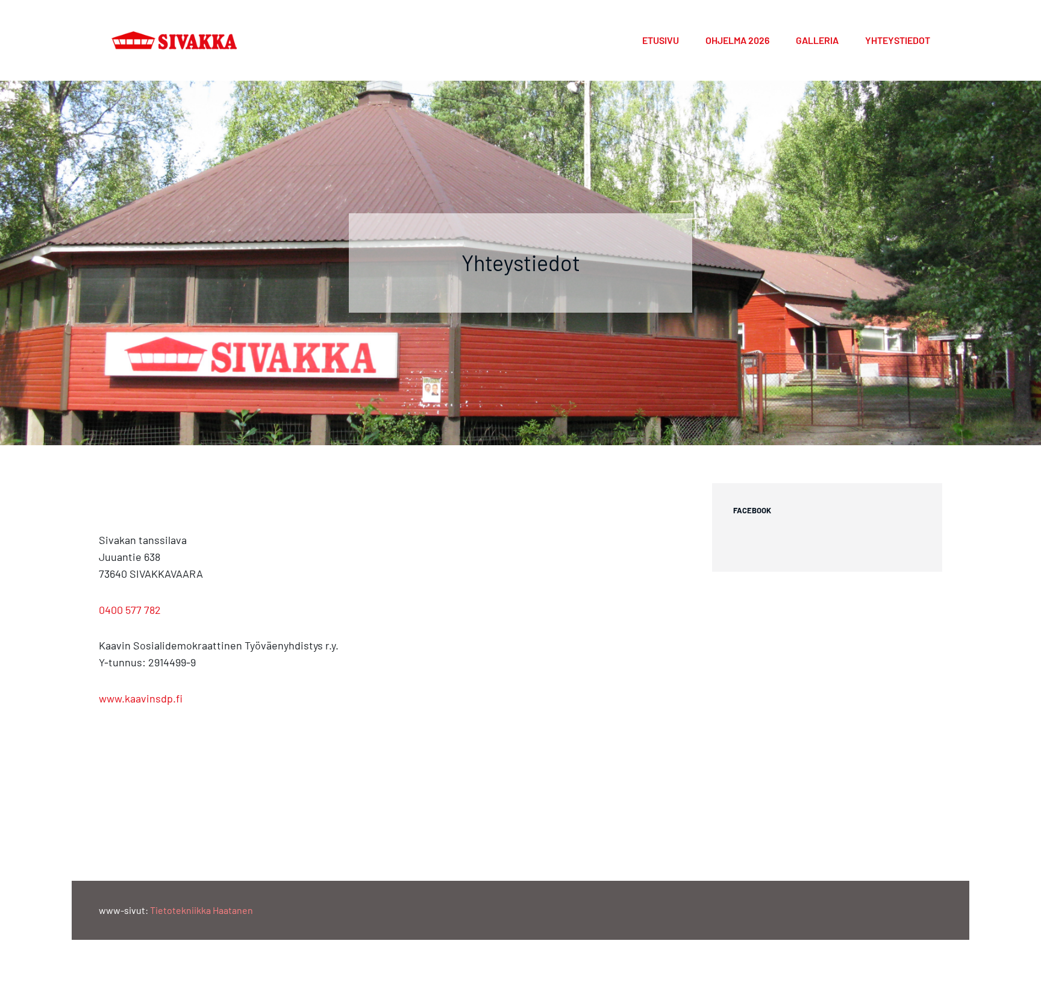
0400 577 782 (130, 609)
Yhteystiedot (897, 40)
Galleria (817, 40)
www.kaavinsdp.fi (141, 698)
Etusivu (660, 40)
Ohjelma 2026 (737, 40)
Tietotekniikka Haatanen (201, 910)
